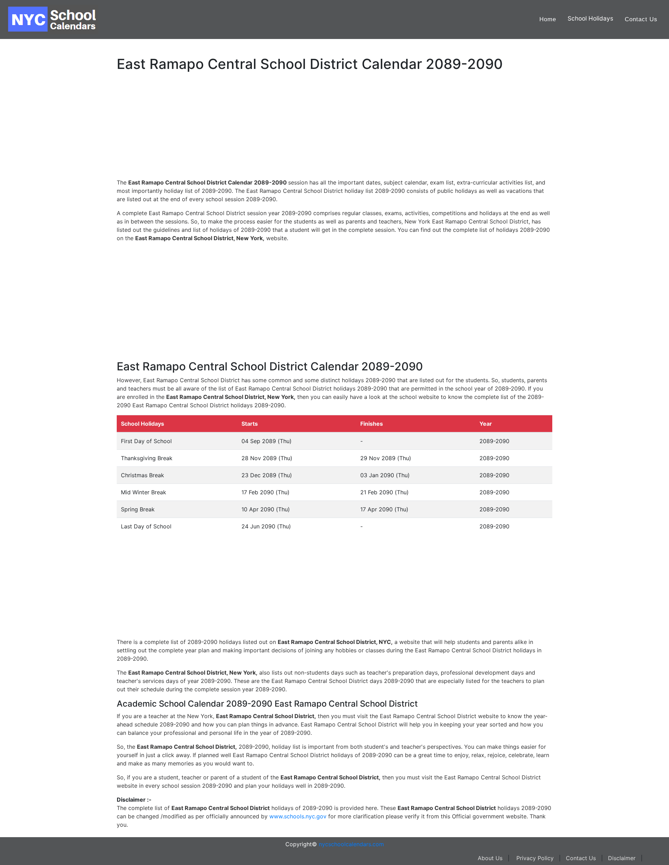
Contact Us (641, 19)
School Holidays (590, 18)
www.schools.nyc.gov (297, 816)
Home (547, 19)
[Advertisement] (40, 221)
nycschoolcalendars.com (351, 844)
